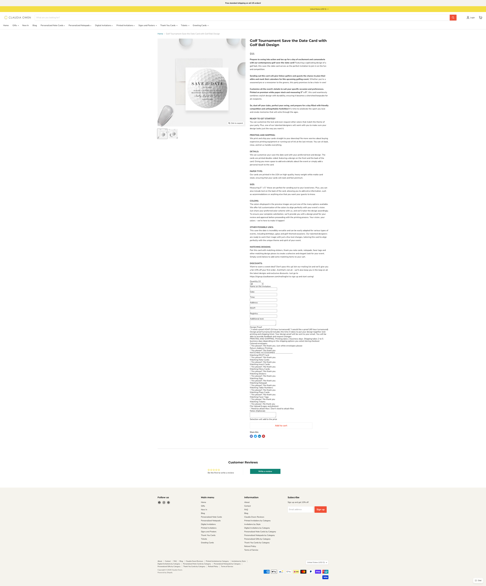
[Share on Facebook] (251, 436)
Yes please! (256, 345)
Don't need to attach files (282, 408)
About (246, 502)
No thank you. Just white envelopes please (283, 345)
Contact (247, 506)
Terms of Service (251, 550)
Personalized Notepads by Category (259, 535)
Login (472, 17)
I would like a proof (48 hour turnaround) (309, 329)
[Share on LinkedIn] (259, 436)
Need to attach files (260, 408)
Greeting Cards (200, 25)
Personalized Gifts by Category (257, 539)
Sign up (321, 509)
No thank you (270, 350)
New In (25, 25)
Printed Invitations (125, 25)
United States (318, 9)
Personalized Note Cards (52, 25)
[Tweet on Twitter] (255, 436)
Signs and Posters (146, 25)
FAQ (246, 509)
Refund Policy (250, 546)
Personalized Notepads (79, 25)
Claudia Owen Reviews (254, 517)
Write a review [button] (265, 471)
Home (6, 25)
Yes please (256, 399)
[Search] (453, 17)
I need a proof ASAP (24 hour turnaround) (270, 329)
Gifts (15, 25)
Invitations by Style (252, 524)
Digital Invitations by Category (257, 528)
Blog (35, 25)
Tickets (184, 25)
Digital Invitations (103, 25)
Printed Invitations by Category (257, 520)
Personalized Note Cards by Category (260, 531)
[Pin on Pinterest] (263, 436)
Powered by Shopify (165, 572)
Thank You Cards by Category (257, 542)
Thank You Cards (168, 25)
